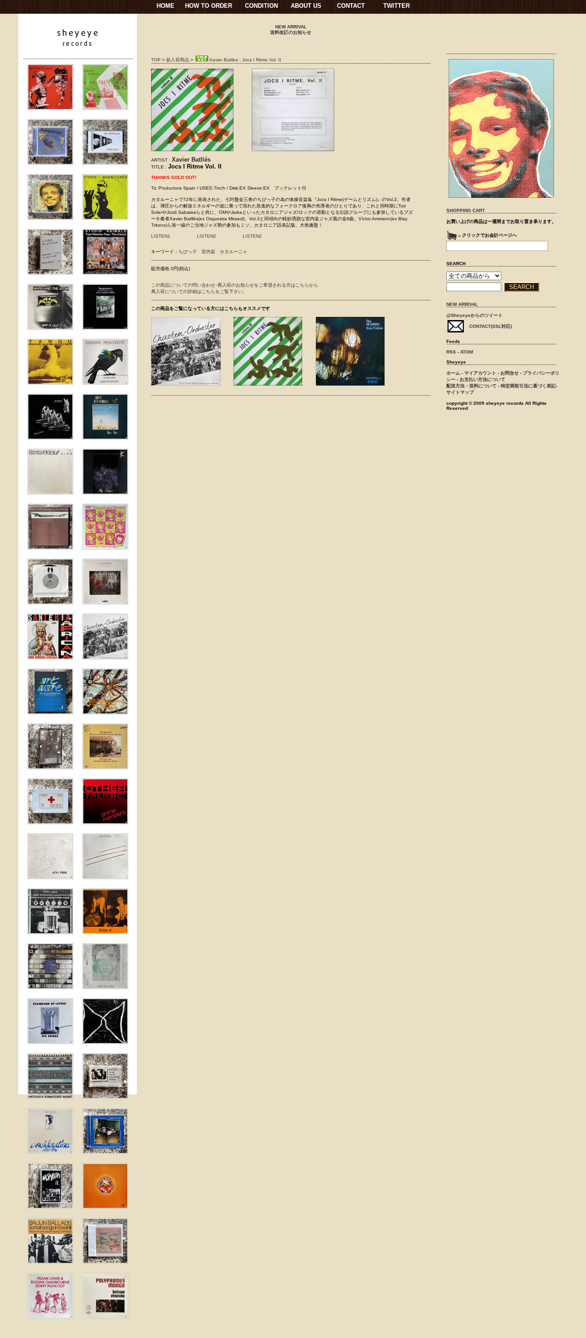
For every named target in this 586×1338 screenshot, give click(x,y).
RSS (451, 351)
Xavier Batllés (191, 159)
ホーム (453, 372)
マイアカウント (480, 372)
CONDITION (261, 5)
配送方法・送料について (471, 385)
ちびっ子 (188, 251)
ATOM (466, 351)
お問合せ (509, 372)
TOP (156, 59)
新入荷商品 (177, 59)
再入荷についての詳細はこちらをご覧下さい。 (199, 291)
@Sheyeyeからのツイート (474, 315)
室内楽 (208, 251)
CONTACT (351, 5)
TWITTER (396, 5)
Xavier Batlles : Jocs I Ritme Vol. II (245, 59)
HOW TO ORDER (208, 5)
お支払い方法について (482, 379)
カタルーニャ (233, 251)
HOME (165, 5)
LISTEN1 (160, 236)
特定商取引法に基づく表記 (528, 385)
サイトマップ (460, 392)
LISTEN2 (206, 236)
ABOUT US (306, 5)
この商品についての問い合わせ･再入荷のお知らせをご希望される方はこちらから (234, 285)
